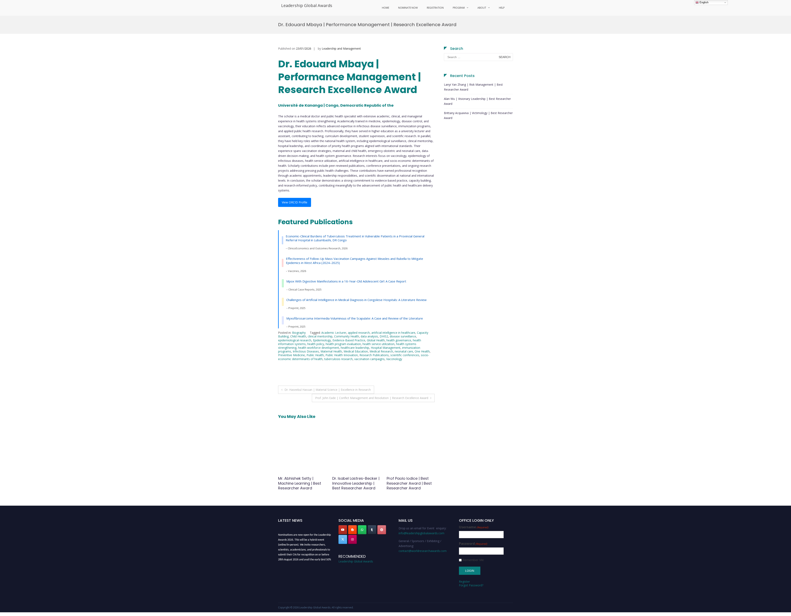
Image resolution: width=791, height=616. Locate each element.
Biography (299, 333)
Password (473, 543)
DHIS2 (384, 336)
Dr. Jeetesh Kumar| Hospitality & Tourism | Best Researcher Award (408, 483)
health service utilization (378, 344)
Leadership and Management (341, 48)
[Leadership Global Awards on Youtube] (342, 529)
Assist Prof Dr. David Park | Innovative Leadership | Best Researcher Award (301, 483)
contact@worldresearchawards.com (423, 551)
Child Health (298, 336)
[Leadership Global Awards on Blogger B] (352, 529)
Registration (435, 7)
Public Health (315, 355)
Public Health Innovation (341, 355)
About (481, 7)
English (703, 2)
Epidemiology (322, 340)
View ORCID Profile (294, 202)
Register (464, 581)
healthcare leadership (355, 348)
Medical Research (381, 351)
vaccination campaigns (369, 359)
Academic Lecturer (333, 333)
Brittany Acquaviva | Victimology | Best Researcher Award (478, 115)
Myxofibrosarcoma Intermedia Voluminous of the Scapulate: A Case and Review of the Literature (354, 318)
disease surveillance (403, 336)
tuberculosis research (338, 359)
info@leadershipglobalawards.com (421, 533)
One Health (422, 351)
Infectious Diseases (306, 351)
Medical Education (356, 351)
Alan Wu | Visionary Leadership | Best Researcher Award (477, 101)
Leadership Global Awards (306, 5)
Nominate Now (408, 7)
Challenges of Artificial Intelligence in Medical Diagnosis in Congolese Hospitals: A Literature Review (356, 300)
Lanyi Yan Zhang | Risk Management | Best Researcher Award (473, 87)
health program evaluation (343, 344)
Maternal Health (331, 351)
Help (502, 7)
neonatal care (404, 351)
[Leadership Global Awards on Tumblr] (372, 529)
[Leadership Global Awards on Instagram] (352, 539)
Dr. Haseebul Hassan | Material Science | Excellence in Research (327, 390)
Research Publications (374, 355)
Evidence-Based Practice (348, 340)
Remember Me (473, 560)
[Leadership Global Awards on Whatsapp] (362, 529)
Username (474, 527)
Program (459, 7)
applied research (359, 333)
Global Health (376, 340)
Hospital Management (385, 348)
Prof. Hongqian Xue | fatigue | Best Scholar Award (352, 483)
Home (385, 7)
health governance (398, 340)
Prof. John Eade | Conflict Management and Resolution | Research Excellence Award (371, 398)
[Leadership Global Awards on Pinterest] (381, 529)
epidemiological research (294, 340)
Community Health (346, 336)
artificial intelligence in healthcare (393, 333)
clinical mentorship (320, 336)
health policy (315, 344)
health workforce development (318, 348)
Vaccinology (394, 359)
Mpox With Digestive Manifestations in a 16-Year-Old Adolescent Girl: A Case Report (346, 281)
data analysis (369, 336)
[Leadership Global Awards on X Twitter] (342, 539)
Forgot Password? (471, 585)
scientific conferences (404, 355)
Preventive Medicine (291, 355)
